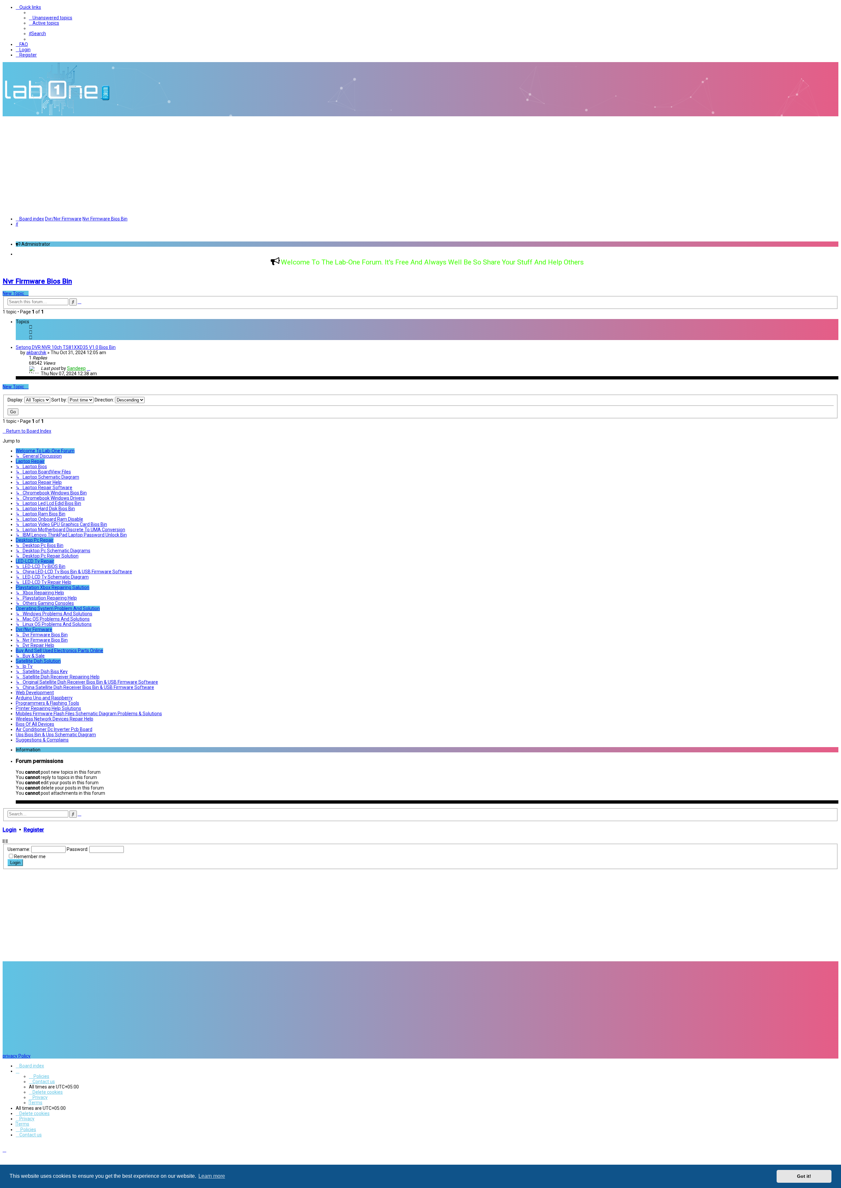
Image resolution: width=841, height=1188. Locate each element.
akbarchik (36, 352)
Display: (16, 399)
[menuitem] (50, 17)
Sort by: (59, 399)
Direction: (105, 399)
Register (34, 830)
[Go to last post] (88, 368)
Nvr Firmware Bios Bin (37, 281)
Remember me (30, 856)
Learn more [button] (211, 1176)
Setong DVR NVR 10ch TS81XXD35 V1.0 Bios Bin (66, 347)
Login (9, 830)
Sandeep (76, 368)
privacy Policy (17, 1056)
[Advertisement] (420, 166)
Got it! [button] (804, 1176)
